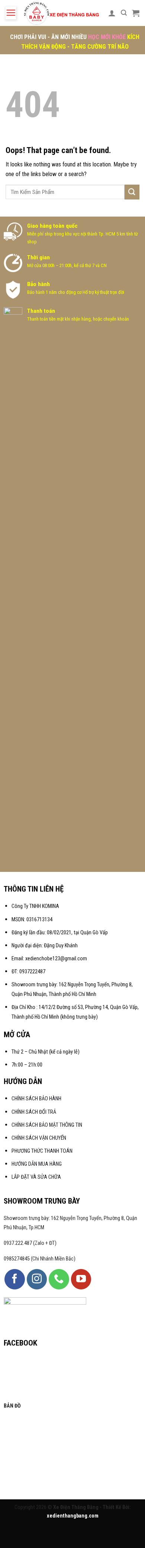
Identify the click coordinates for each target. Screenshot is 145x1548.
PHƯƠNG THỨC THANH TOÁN (42, 1151)
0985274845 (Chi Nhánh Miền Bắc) (39, 1259)
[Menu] (11, 13)
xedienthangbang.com (73, 1516)
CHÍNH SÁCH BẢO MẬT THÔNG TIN (47, 1125)
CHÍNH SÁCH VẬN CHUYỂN (39, 1138)
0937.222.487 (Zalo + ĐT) (30, 1243)
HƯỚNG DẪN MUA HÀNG (37, 1164)
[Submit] (132, 192)
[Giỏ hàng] (135, 13)
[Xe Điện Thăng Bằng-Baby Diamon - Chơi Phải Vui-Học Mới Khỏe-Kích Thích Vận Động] (62, 13)
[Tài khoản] (112, 13)
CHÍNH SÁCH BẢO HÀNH (37, 1099)
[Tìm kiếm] (124, 13)
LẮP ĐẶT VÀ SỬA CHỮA (36, 1177)
